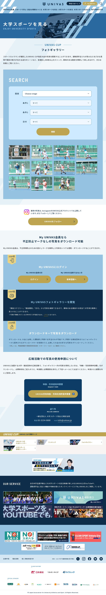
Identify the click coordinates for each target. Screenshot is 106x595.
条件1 (25, 103)
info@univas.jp (65, 420)
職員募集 (16, 559)
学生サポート (74, 3)
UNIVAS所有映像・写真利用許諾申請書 (53, 394)
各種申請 (6, 559)
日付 (25, 122)
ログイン (34, 279)
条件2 (25, 112)
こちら (46, 315)
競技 (17, 93)
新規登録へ (72, 279)
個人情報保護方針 (28, 559)
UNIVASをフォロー (53, 221)
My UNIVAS (91, 3)
